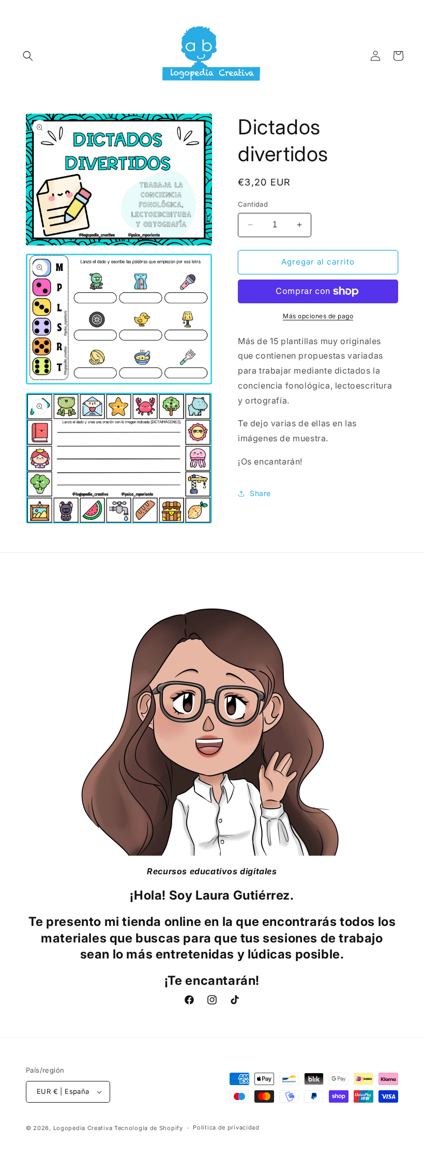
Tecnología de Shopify (148, 1128)
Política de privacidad (226, 1127)
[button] (28, 55)
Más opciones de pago (318, 316)
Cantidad (253, 204)
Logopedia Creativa (83, 1128)
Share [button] (260, 493)
